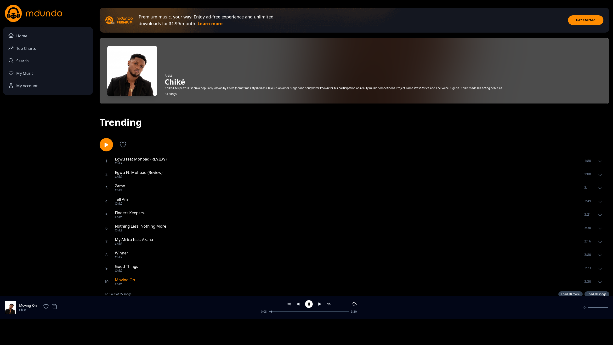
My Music (25, 73)
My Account (27, 85)
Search (22, 60)
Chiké (23, 310)
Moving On (28, 305)
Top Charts (26, 48)
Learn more (210, 23)
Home (21, 36)
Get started (586, 20)
